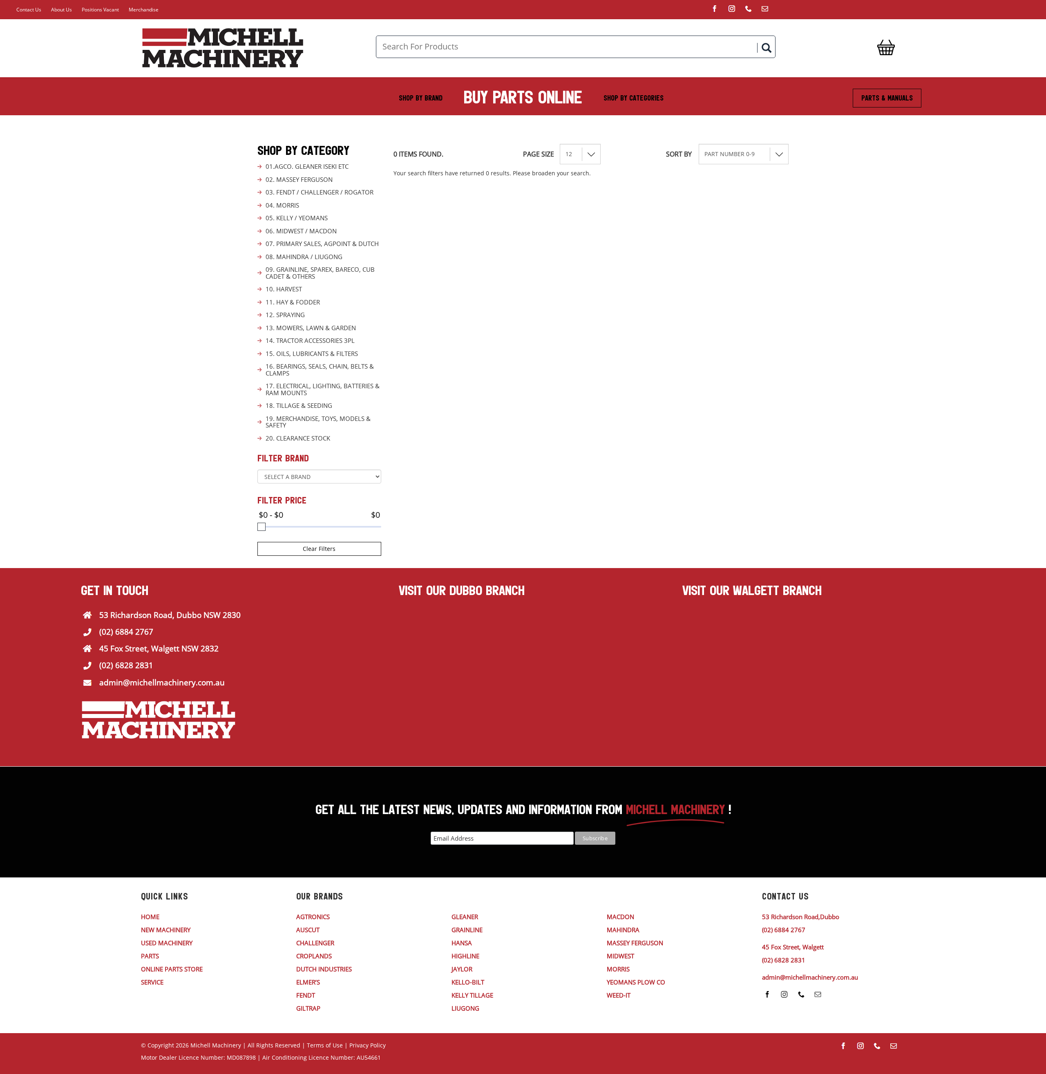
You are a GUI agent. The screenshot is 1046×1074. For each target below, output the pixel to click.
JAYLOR (461, 969)
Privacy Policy (367, 1045)
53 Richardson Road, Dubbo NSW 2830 (170, 615)
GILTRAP (308, 1008)
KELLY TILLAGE (472, 995)
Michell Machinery (215, 1045)
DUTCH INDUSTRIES (324, 969)
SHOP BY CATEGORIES (633, 98)
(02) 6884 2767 (126, 631)
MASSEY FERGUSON (635, 943)
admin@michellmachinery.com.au (162, 682)
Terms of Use (325, 1045)
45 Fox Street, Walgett (793, 947)
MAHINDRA (623, 930)
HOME (150, 917)
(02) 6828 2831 (126, 665)
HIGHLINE (465, 956)
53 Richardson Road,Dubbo (800, 917)
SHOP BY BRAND (421, 98)
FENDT (305, 995)
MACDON (620, 917)
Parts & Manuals (887, 98)
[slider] (261, 527)
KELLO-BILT (467, 982)
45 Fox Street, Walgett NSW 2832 (159, 648)
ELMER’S (308, 982)
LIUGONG (465, 1008)
